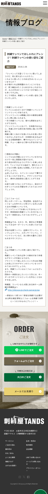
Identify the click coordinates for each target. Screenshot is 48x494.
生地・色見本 (31, 441)
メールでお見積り (24, 391)
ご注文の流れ (10, 445)
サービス (8, 441)
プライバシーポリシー (33, 469)
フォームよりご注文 (24, 361)
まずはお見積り (11, 465)
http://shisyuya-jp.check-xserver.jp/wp (24, 290)
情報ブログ (10, 67)
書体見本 (8, 449)
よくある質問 (10, 457)
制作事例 (29, 445)
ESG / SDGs (9, 453)
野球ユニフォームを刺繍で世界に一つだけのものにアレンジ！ (26, 300)
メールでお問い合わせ (33, 462)
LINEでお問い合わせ (33, 457)
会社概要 (29, 449)
